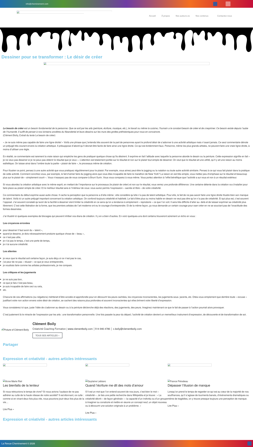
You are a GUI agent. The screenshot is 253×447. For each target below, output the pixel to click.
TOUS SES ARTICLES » (47, 335)
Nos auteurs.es (183, 16)
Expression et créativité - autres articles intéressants (50, 419)
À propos (165, 16)
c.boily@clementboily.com (127, 328)
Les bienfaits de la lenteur (21, 385)
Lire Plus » (8, 409)
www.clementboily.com (80, 328)
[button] (228, 3)
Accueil (152, 16)
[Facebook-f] (215, 4)
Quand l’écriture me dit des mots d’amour (114, 385)
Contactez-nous (224, 16)
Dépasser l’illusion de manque (189, 385)
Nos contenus (202, 16)
